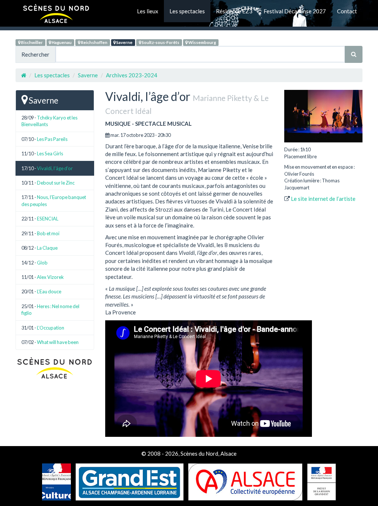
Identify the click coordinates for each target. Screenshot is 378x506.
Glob (42, 263)
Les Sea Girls (50, 153)
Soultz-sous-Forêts (160, 42)
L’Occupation (50, 328)
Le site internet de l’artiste (323, 198)
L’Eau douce (49, 291)
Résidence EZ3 (234, 11)
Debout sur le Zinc (56, 183)
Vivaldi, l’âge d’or (55, 168)
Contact (347, 11)
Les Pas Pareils (52, 139)
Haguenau (61, 42)
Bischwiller (31, 42)
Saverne (124, 42)
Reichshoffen (93, 42)
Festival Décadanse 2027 (295, 11)
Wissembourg (202, 42)
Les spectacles (187, 11)
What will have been (58, 342)
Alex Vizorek (50, 277)
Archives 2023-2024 (131, 75)
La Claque (47, 248)
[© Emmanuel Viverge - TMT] (323, 116)
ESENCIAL (47, 219)
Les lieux (147, 11)
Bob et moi (48, 233)
